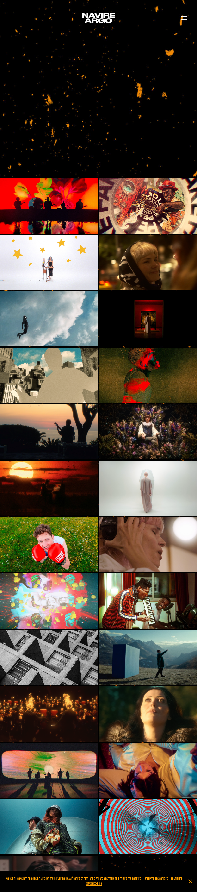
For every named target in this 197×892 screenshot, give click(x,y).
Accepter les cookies (156, 879)
